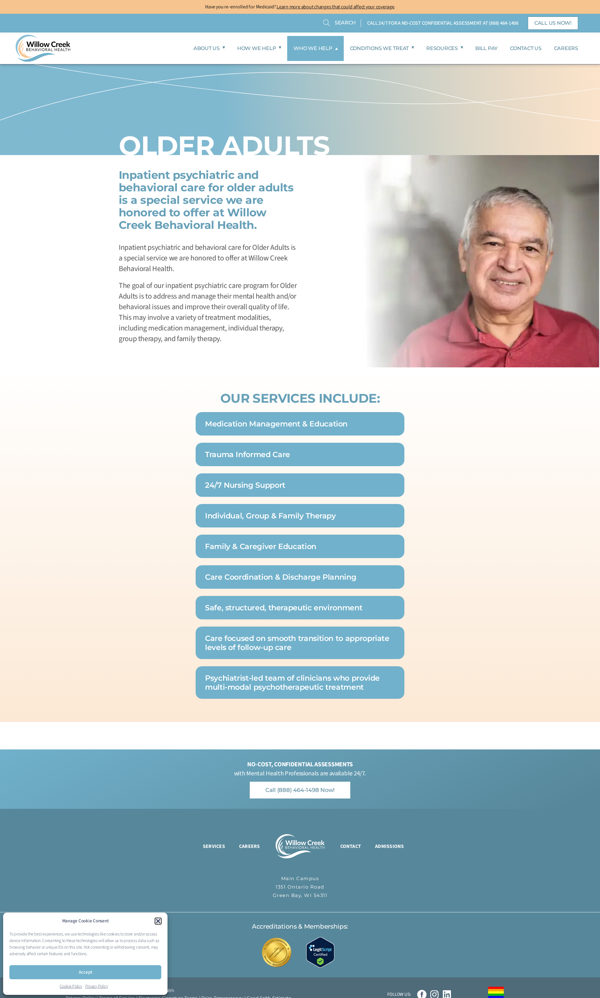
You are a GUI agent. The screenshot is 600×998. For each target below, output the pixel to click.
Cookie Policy (71, 986)
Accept (85, 972)
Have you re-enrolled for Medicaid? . (300, 6)
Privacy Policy (96, 986)
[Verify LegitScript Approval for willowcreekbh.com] (323, 952)
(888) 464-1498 (503, 23)
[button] (158, 921)
